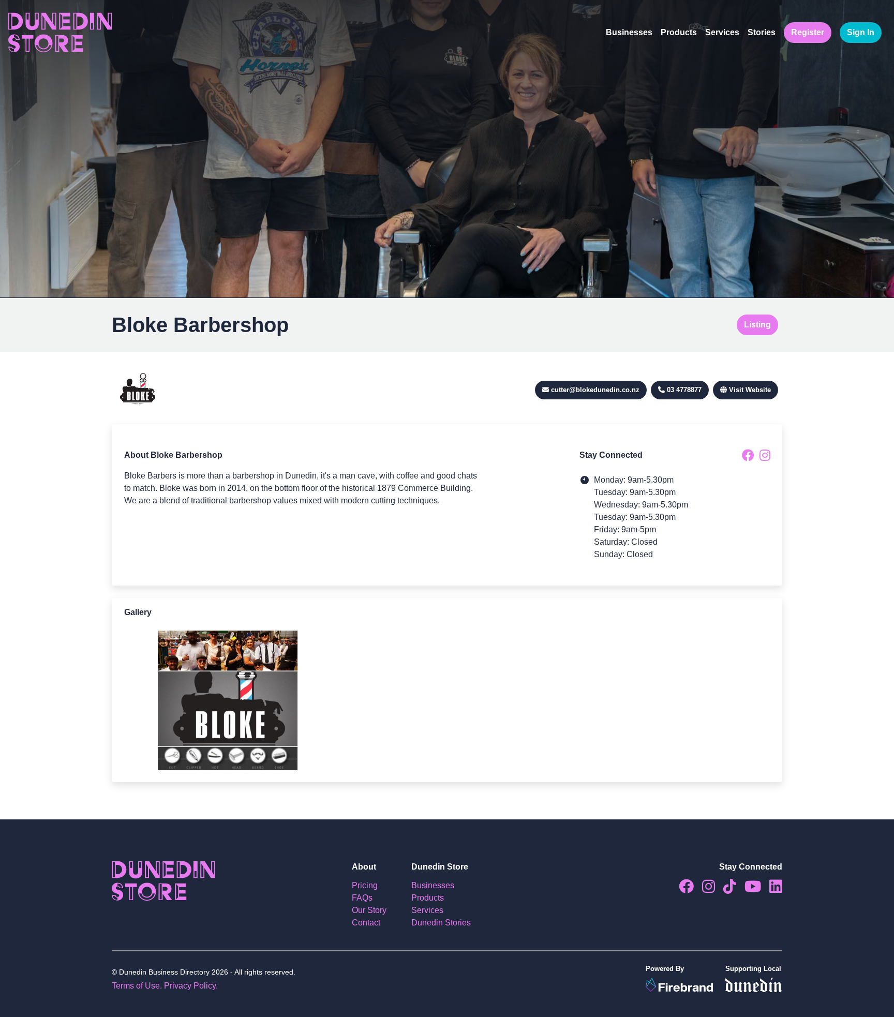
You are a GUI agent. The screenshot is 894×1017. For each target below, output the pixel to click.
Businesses (629, 32)
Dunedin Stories (441, 922)
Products (679, 32)
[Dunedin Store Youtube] (748, 889)
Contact (366, 922)
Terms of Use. (137, 985)
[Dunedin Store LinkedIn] (771, 889)
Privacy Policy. (191, 985)
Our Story (369, 910)
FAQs (362, 897)
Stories (762, 32)
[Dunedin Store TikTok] (725, 889)
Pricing (365, 885)
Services (722, 32)
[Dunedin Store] (60, 32)
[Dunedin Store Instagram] (704, 889)
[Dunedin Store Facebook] (682, 889)
